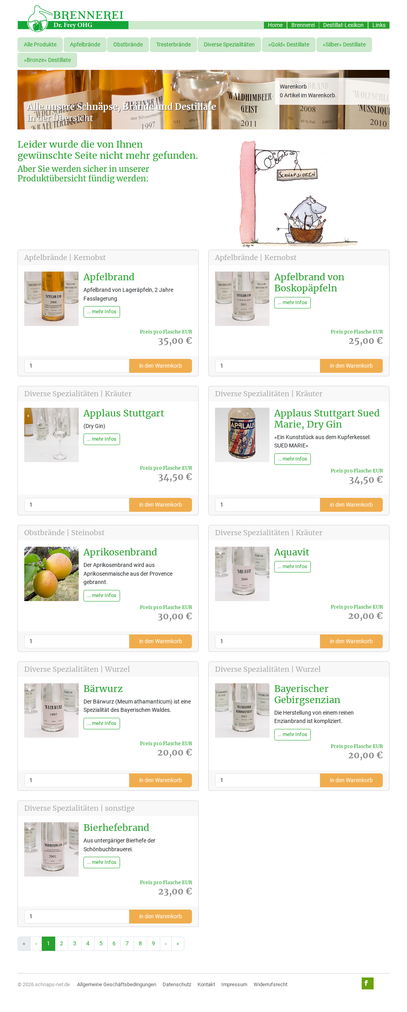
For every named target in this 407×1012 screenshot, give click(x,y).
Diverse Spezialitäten (229, 44)
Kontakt (206, 984)
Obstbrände (128, 44)
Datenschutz (177, 984)
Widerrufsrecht (270, 984)
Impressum (234, 984)
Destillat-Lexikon (343, 25)
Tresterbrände (173, 44)
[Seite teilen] (368, 983)
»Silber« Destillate (344, 44)
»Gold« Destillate (288, 44)
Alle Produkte (40, 44)
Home (275, 25)
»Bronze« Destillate (47, 60)
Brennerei (303, 25)
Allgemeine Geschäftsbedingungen (116, 984)
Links (379, 25)
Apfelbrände (85, 44)
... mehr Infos (101, 311)
